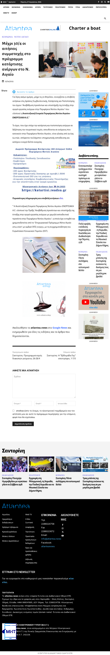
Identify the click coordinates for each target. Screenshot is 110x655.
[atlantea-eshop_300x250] (55, 345)
